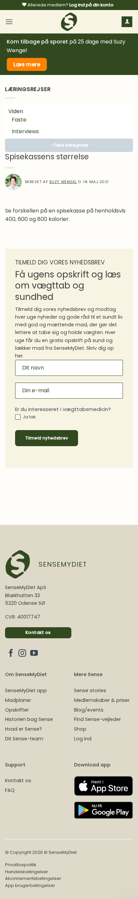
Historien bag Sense (29, 719)
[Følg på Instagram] (22, 653)
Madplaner (18, 700)
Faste (19, 120)
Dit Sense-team (24, 738)
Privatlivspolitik (20, 865)
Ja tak (29, 417)
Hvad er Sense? (23, 729)
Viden (15, 111)
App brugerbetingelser (30, 885)
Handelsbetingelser (26, 872)
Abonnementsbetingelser (33, 878)
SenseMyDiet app (26, 690)
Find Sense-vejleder (97, 719)
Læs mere (27, 64)
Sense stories (90, 690)
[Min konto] (127, 21)
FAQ (10, 790)
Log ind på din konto (91, 5)
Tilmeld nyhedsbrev (46, 438)
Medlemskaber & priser (102, 700)
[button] (9, 21)
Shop (80, 729)
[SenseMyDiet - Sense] (69, 22)
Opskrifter (17, 710)
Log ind (82, 738)
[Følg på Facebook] (11, 653)
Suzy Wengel (63, 181)
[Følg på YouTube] (34, 653)
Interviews (25, 131)
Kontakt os (18, 780)
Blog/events (89, 710)
